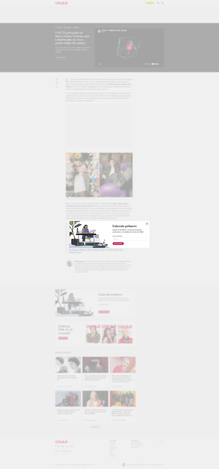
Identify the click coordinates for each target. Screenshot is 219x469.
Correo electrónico (117, 236)
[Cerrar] (147, 223)
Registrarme (118, 243)
